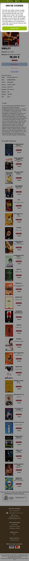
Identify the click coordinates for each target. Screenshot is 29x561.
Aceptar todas (14, 28)
